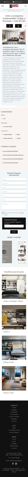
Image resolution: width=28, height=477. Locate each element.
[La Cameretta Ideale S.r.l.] (14, 6)
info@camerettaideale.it (16, 460)
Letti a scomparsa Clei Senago (10, 162)
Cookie (17, 470)
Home (4, 9)
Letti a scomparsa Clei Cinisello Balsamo (13, 158)
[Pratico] (25, 26)
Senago (19, 138)
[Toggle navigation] (2, 6)
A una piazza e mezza (14, 430)
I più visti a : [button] (4, 131)
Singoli (14, 428)
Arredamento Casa (11, 9)
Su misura (14, 421)
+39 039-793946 (15, 458)
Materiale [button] (4, 123)
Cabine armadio (14, 446)
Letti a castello (14, 414)
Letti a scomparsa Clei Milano (10, 151)
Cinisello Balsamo (8, 134)
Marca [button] (3, 115)
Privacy (12, 470)
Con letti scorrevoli (14, 416)
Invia (14, 232)
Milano (18, 134)
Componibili (14, 412)
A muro (14, 439)
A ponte (14, 407)
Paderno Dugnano (8, 138)
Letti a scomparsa (20, 9)
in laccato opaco (8, 126)
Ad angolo (14, 443)
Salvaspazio (14, 419)
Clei (4, 118)
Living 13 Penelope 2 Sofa (14, 11)
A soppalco (14, 410)
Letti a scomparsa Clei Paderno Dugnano (13, 155)
